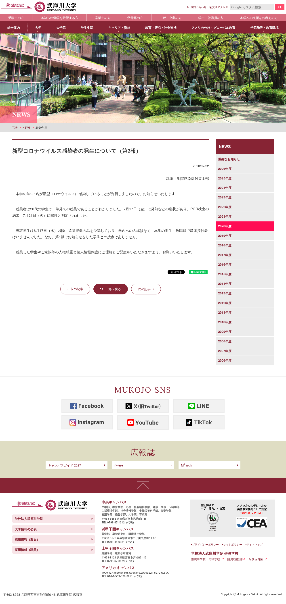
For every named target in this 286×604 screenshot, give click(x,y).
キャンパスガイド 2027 (64, 465)
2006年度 (224, 360)
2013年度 (224, 293)
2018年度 (224, 245)
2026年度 (224, 168)
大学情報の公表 (26, 529)
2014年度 (224, 283)
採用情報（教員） (27, 539)
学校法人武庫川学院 (29, 518)
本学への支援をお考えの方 (259, 17)
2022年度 (224, 206)
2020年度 (224, 226)
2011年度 (224, 312)
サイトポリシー (232, 544)
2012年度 (224, 302)
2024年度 (224, 187)
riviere (118, 465)
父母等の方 (135, 17)
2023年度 (224, 197)
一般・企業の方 (171, 17)
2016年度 (224, 264)
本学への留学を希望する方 (59, 17)
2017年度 (224, 254)
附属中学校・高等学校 (205, 559)
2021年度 (224, 216)
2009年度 (224, 331)
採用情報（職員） (27, 549)
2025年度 (224, 178)
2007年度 (224, 350)
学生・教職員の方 (210, 17)
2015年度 (224, 274)
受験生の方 (16, 17)
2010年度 (224, 322)
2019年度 (224, 235)
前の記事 (77, 289)
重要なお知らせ (229, 159)
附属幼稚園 (234, 559)
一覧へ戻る (113, 289)
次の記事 (144, 289)
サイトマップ (254, 544)
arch (186, 465)
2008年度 (224, 341)
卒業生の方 (103, 17)
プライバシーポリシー (205, 544)
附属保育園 (256, 559)
